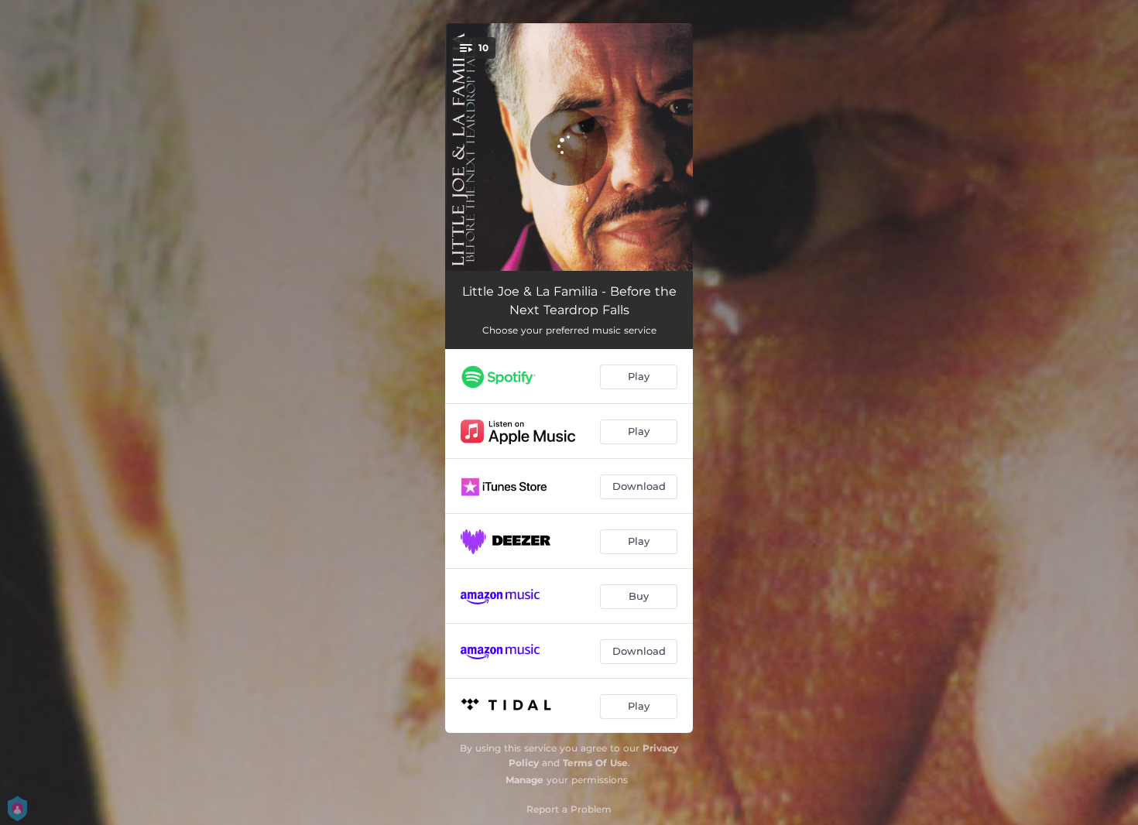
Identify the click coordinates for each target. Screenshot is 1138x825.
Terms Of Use (595, 763)
